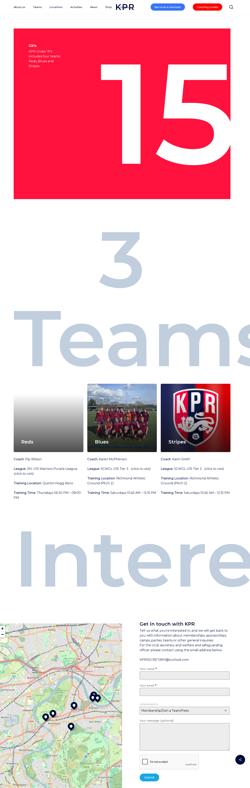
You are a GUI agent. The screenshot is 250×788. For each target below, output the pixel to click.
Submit (149, 777)
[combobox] (185, 711)
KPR (125, 7)
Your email (148, 685)
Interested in (149, 704)
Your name (148, 669)
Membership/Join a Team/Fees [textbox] (165, 710)
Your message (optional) (157, 720)
